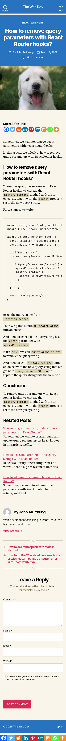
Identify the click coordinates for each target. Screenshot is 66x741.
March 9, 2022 (49, 52)
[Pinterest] (31, 129)
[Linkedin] (25, 129)
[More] (56, 129)
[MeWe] (37, 129)
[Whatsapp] (50, 129)
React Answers (33, 22)
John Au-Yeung (25, 52)
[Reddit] (19, 129)
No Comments (35, 57)
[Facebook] (6, 129)
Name (7, 630)
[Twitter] (12, 129)
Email (7, 645)
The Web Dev (33, 7)
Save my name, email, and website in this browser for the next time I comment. (33, 678)
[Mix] (44, 129)
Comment (9, 599)
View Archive (12, 530)
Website (7, 661)
